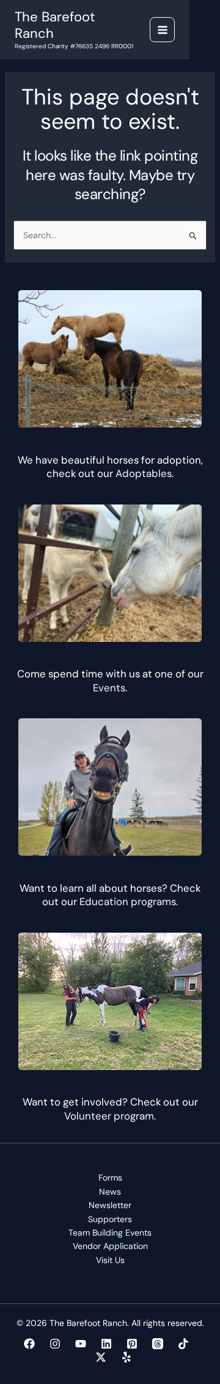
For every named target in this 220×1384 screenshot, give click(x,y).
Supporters (110, 1219)
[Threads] (157, 1343)
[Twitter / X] (100, 1357)
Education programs (127, 901)
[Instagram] (55, 1343)
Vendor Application (110, 1245)
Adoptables (144, 473)
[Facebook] (29, 1343)
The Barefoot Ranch (55, 25)
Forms (110, 1177)
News (110, 1191)
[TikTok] (183, 1343)
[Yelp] (126, 1357)
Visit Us (110, 1260)
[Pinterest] (132, 1343)
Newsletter (110, 1205)
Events (109, 687)
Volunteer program (109, 1116)
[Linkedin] (106, 1343)
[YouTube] (80, 1343)
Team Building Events (110, 1232)
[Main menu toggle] (162, 29)
